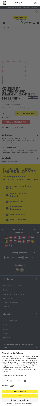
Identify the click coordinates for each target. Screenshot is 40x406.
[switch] (35, 3)
